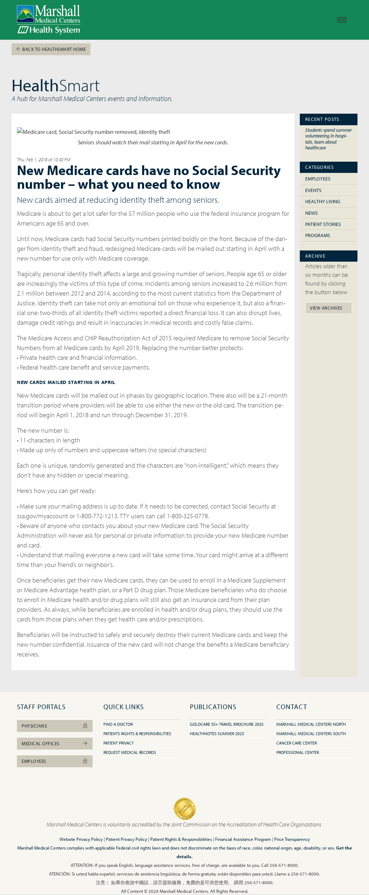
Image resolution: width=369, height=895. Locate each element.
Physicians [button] (34, 726)
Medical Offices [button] (40, 743)
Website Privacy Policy (81, 839)
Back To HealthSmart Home (53, 49)
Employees (317, 178)
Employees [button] (34, 761)
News (311, 213)
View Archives (326, 308)
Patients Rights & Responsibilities (137, 733)
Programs (317, 235)
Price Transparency (292, 839)
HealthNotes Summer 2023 (217, 733)
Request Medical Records (129, 752)
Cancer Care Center (296, 743)
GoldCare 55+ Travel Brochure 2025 (226, 724)
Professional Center (297, 752)
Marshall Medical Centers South (311, 733)
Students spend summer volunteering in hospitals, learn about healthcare (328, 138)
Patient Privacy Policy (126, 839)
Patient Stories (323, 224)
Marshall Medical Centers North (311, 724)
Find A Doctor (118, 724)
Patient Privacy (118, 743)
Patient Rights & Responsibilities (181, 839)
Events (313, 190)
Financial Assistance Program (243, 839)
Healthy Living (322, 201)
